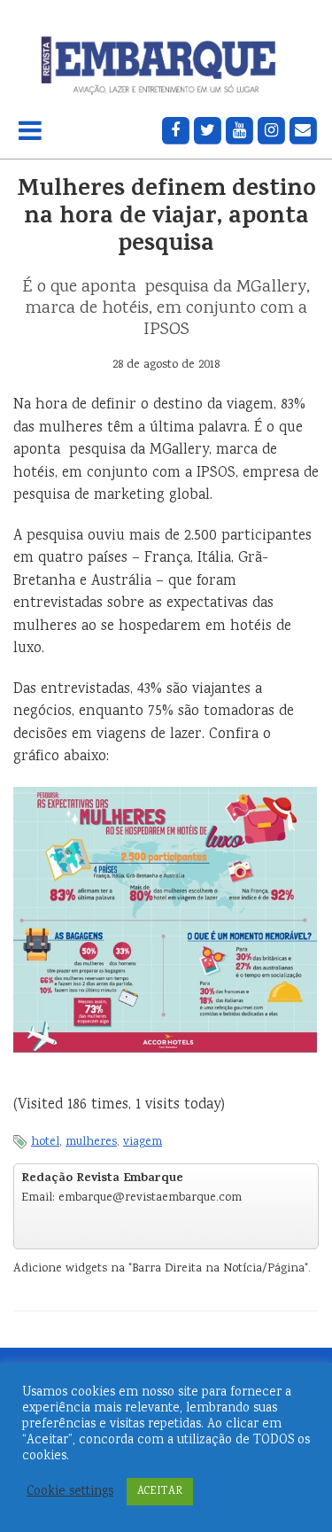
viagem (142, 1142)
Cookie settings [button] (70, 1492)
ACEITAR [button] (159, 1491)
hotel (45, 1142)
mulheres (91, 1142)
